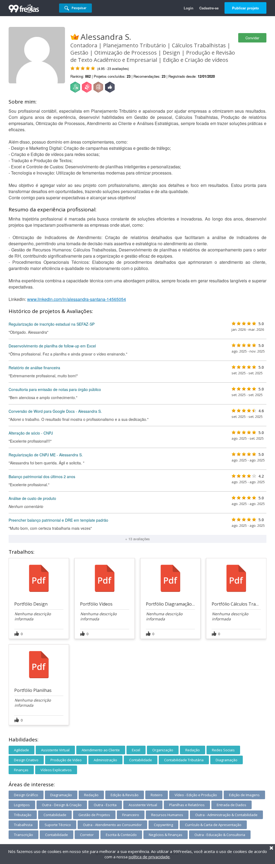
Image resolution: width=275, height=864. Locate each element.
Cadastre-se (209, 7)
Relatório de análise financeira (34, 367)
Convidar (252, 37)
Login (188, 7)
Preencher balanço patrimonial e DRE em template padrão (58, 520)
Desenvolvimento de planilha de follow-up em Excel (52, 346)
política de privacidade (149, 856)
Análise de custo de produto (32, 498)
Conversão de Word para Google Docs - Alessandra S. (55, 411)
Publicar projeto (245, 7)
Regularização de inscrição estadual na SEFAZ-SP (52, 324)
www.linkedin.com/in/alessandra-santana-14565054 (76, 299)
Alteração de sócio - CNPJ (31, 433)
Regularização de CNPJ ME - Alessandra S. (46, 454)
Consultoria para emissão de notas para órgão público (55, 389)
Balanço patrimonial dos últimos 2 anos (42, 476)
